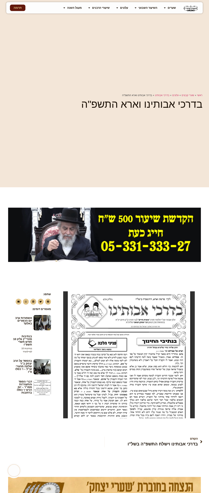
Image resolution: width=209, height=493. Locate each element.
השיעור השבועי (147, 7)
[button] (48, 301)
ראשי (199, 95)
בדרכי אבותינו (162, 95)
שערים (172, 7)
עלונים (124, 7)
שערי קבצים (188, 95)
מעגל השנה (74, 7)
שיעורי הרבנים (101, 7)
